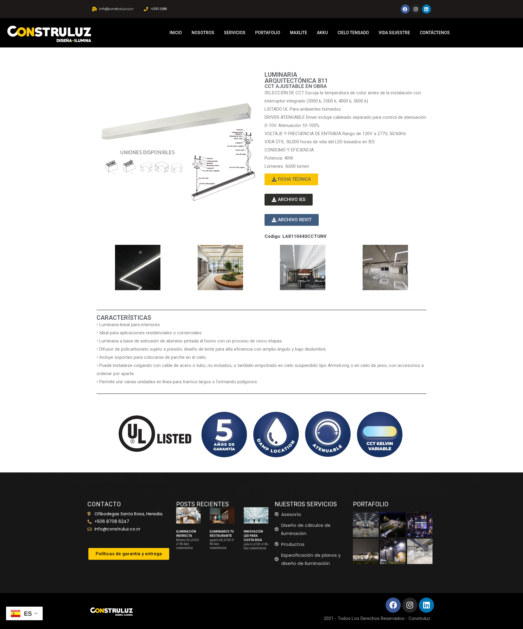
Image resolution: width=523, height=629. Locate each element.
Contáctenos (435, 32)
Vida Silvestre (394, 32)
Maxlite (298, 32)
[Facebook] (405, 9)
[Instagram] (415, 9)
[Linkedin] (426, 9)
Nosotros (203, 32)
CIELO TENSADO (353, 32)
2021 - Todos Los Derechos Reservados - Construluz (377, 618)
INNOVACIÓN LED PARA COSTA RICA (253, 536)
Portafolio (267, 32)
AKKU (322, 32)
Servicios (234, 32)
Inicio (175, 32)
